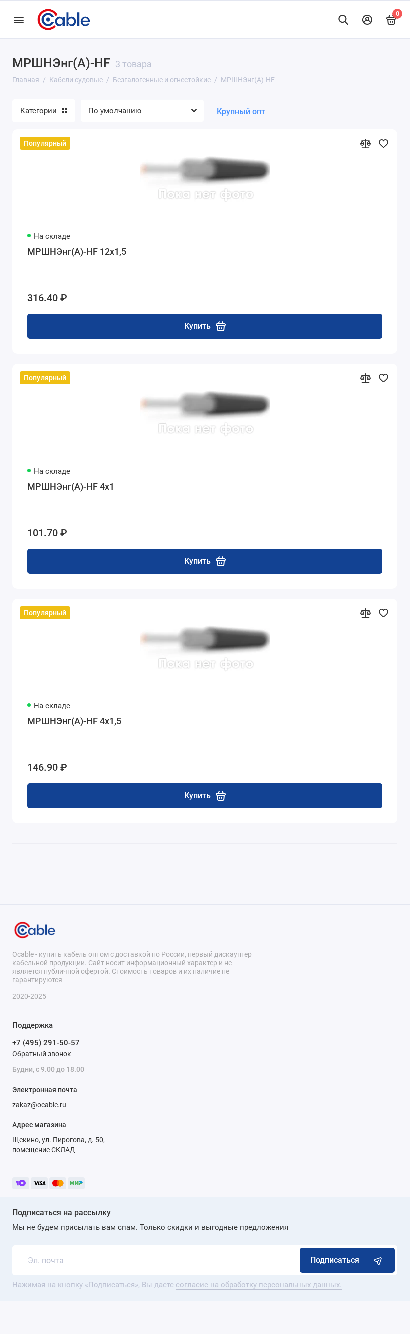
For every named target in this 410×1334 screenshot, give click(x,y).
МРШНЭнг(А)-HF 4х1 (71, 486)
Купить (197, 326)
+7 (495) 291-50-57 (46, 1042)
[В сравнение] (365, 143)
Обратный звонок (42, 1054)
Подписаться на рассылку (61, 1213)
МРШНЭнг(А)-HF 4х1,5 (75, 721)
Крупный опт (241, 111)
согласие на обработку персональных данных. (259, 1284)
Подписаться (335, 1260)
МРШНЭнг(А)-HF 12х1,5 (77, 251)
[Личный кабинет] (368, 20)
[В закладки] (383, 143)
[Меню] (19, 19)
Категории (38, 110)
